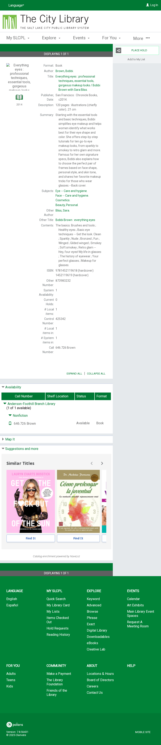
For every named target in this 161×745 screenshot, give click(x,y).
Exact (91, 624)
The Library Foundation (55, 682)
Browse (92, 612)
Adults (11, 674)
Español (12, 605)
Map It (10, 439)
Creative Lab (96, 649)
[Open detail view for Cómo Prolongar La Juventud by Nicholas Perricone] (78, 501)
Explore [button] (49, 37)
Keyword (93, 599)
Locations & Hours (100, 674)
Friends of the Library (57, 693)
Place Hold (139, 50)
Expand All (74, 373)
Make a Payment (59, 674)
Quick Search (56, 599)
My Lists (53, 612)
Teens (10, 680)
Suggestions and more (21, 449)
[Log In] (147, 5)
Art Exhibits (135, 605)
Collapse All (96, 373)
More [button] (138, 38)
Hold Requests (58, 628)
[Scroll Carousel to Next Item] (101, 463)
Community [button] (56, 666)
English (11, 599)
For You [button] (110, 37)
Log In (154, 5)
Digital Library (97, 630)
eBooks (92, 643)
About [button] (92, 666)
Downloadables (98, 637)
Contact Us (95, 693)
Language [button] (14, 591)
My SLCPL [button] (16, 37)
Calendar (133, 599)
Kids (9, 686)
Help (131, 666)
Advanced (94, 605)
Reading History (58, 635)
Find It (31, 538)
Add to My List (136, 59)
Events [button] (80, 37)
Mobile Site (143, 732)
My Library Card (58, 605)
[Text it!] (10, 424)
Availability (13, 387)
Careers (92, 686)
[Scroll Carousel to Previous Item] (91, 463)
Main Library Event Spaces (140, 614)
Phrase (92, 618)
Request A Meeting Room (138, 624)
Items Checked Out (58, 620)
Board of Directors (100, 680)
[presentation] (30, 501)
